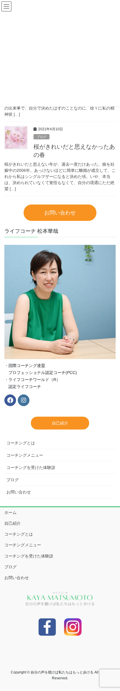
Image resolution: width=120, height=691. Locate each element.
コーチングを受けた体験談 (30, 467)
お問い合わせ (18, 492)
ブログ (41, 136)
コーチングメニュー (24, 455)
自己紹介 (12, 523)
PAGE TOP (111, 665)
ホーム (10, 512)
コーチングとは (20, 443)
